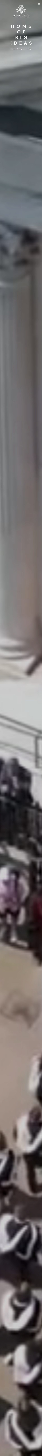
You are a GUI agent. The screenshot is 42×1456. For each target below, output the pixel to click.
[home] (21, 4)
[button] (39, 4)
